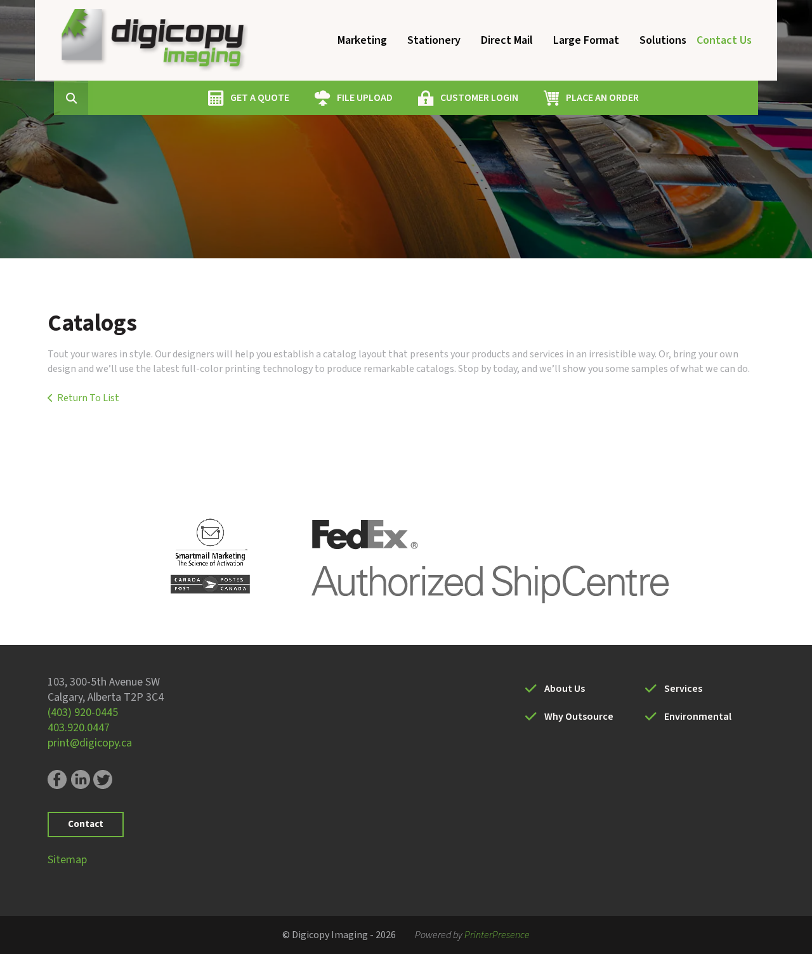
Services (683, 689)
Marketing (362, 40)
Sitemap (67, 860)
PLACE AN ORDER (602, 98)
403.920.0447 (79, 728)
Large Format (586, 40)
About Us (564, 689)
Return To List (88, 398)
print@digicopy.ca (90, 743)
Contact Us (724, 40)
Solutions (662, 40)
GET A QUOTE (259, 98)
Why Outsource (578, 717)
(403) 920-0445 (83, 712)
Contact (85, 824)
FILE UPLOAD (365, 98)
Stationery (434, 40)
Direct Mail (507, 40)
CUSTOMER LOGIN (479, 98)
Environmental (697, 717)
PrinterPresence (497, 935)
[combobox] (90, 98)
